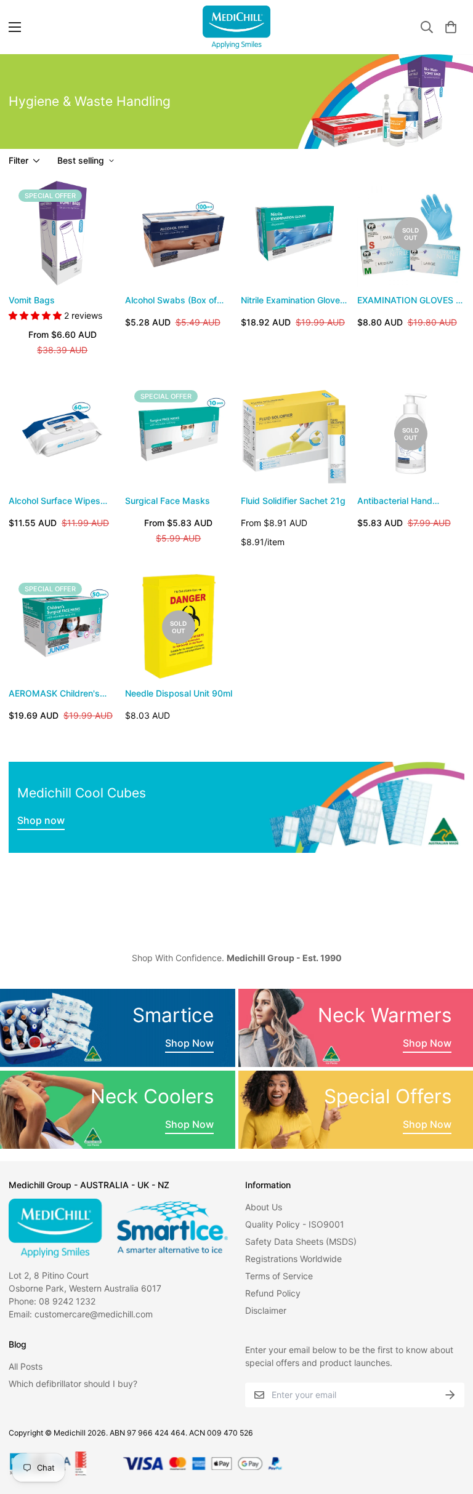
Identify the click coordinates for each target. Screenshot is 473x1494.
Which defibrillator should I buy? (73, 1383)
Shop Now (189, 1043)
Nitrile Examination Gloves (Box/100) (293, 300)
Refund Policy (273, 1293)
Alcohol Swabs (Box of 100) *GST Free (171, 300)
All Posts (25, 1366)
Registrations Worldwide (293, 1258)
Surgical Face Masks (167, 500)
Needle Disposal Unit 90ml (178, 693)
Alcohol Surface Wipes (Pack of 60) (54, 501)
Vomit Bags (32, 300)
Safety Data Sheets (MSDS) (301, 1241)
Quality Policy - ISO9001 (294, 1224)
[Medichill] (236, 27)
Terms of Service (279, 1276)
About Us (263, 1207)
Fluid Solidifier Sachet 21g (293, 500)
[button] (450, 27)
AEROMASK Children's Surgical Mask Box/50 (54, 694)
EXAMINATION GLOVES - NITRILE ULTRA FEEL (408, 300)
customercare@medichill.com (93, 1314)
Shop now (41, 820)
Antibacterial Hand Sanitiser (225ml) (394, 501)
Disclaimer (265, 1310)
